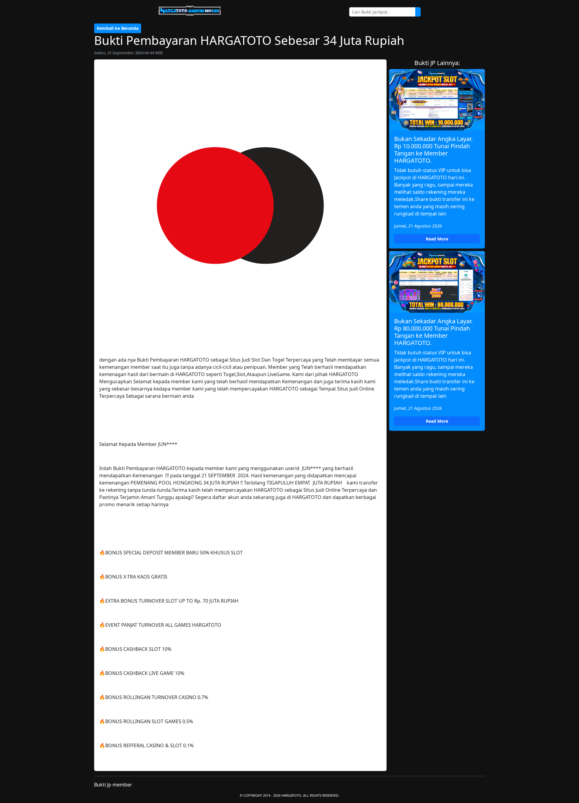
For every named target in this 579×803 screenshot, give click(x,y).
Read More (437, 239)
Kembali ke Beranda (117, 28)
